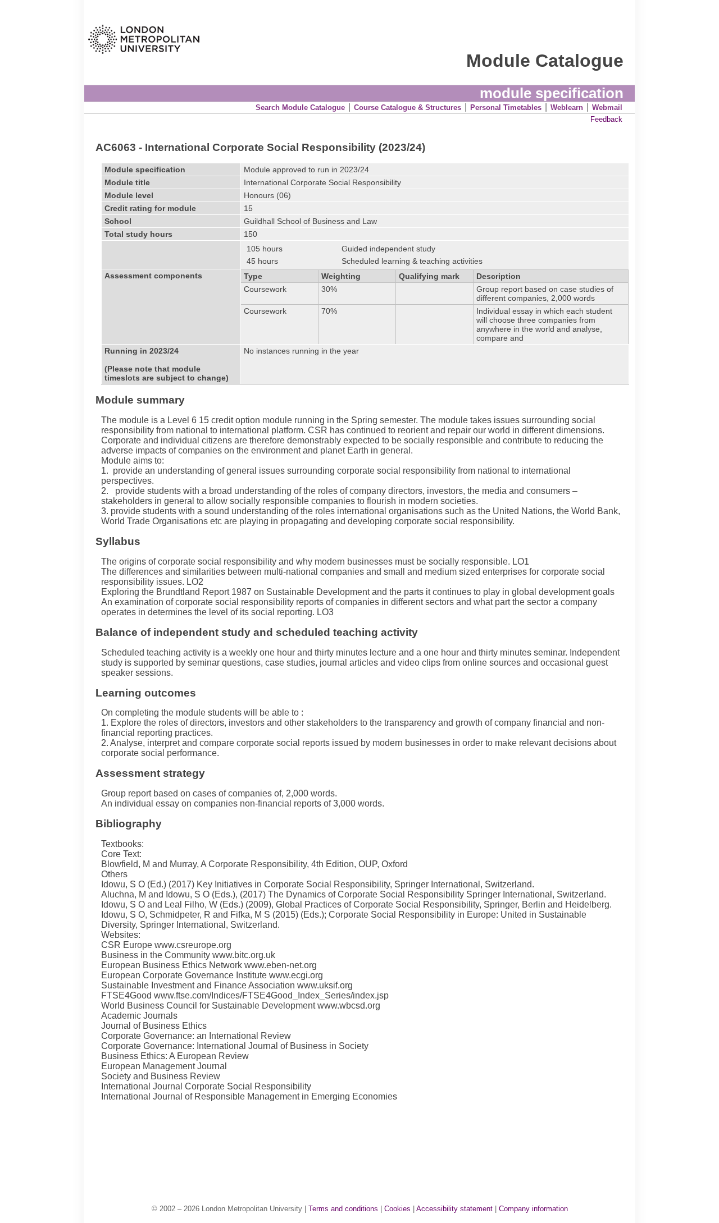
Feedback (606, 119)
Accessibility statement (454, 1208)
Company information (533, 1208)
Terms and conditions (343, 1208)
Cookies (397, 1208)
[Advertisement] (365, 1141)
